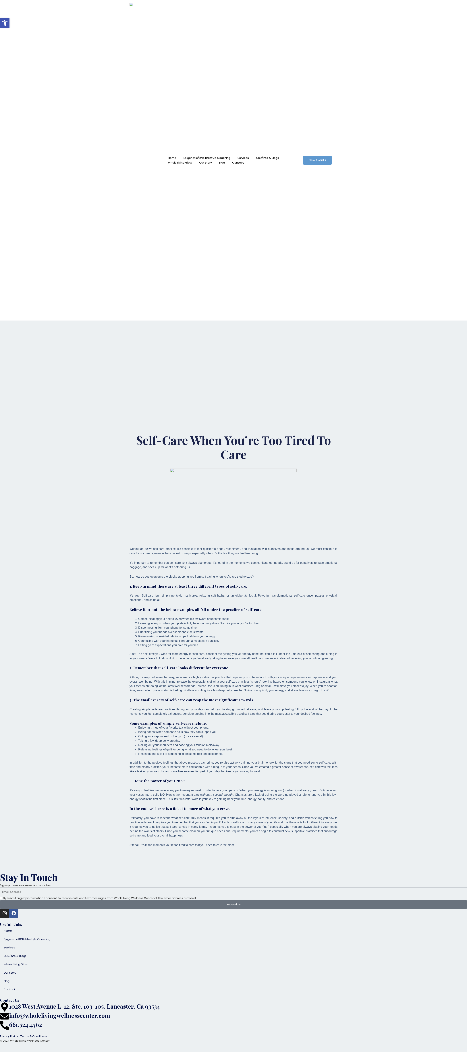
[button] (4, 23)
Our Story (205, 162)
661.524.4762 (25, 1024)
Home (172, 158)
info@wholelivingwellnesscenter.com (59, 1015)
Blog (222, 162)
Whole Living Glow (180, 162)
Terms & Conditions (33, 1036)
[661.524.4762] (4, 1025)
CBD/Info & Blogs (267, 158)
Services (243, 158)
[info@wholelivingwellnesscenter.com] (4, 1016)
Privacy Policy (9, 1036)
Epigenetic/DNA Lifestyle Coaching (207, 158)
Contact (238, 162)
